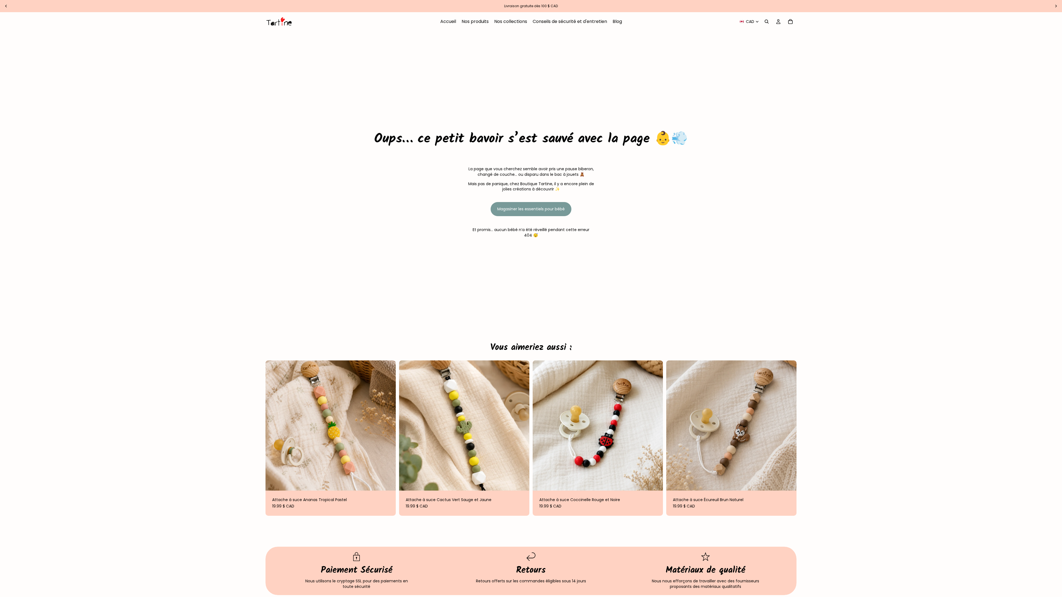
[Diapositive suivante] (1056, 6)
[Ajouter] (387, 482)
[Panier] (790, 21)
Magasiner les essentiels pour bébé (531, 209)
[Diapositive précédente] (6, 6)
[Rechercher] (767, 21)
